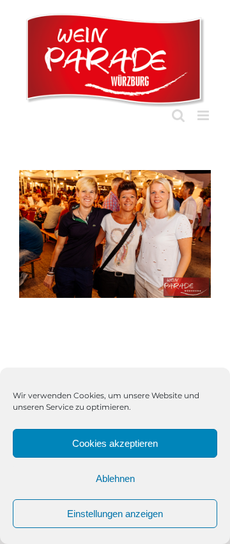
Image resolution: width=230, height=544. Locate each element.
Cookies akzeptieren (115, 443)
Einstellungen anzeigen (115, 513)
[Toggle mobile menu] (204, 115)
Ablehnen (115, 478)
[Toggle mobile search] (178, 115)
